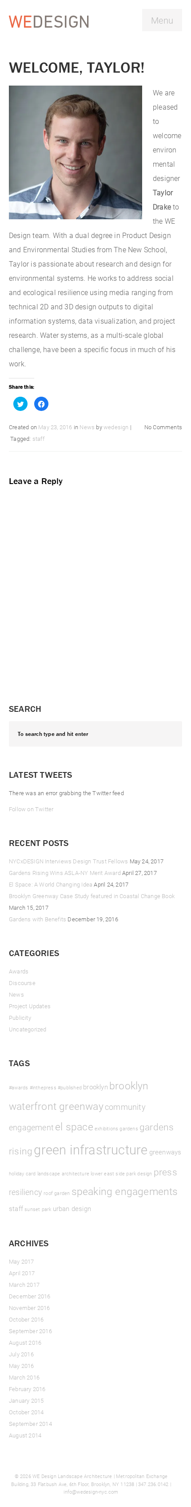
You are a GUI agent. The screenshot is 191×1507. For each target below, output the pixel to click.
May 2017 (21, 1261)
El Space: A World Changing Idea (50, 884)
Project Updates (30, 1006)
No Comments (163, 427)
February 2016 (27, 1389)
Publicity (20, 1018)
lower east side (108, 1173)
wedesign (116, 427)
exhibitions (106, 1128)
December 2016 (30, 1296)
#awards (18, 1087)
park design (139, 1173)
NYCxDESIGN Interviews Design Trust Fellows (68, 861)
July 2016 (21, 1354)
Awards (18, 971)
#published (70, 1087)
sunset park (37, 1209)
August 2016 (25, 1343)
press (165, 1172)
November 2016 (29, 1308)
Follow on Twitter (31, 809)
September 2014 (30, 1424)
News (87, 427)
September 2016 (30, 1331)
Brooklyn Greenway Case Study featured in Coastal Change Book (92, 896)
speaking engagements (125, 1191)
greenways (165, 1151)
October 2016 (26, 1319)
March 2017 (24, 1285)
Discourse (22, 983)
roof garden (57, 1193)
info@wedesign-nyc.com (91, 1491)
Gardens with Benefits (37, 919)
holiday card (22, 1173)
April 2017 (22, 1273)
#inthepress (43, 1087)
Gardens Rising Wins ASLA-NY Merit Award (65, 873)
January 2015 (26, 1400)
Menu (162, 20)
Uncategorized (28, 1029)
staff (38, 439)
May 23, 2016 (55, 427)
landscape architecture (63, 1173)
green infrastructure (90, 1149)
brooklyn (95, 1086)
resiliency (25, 1192)
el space (74, 1126)
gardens (128, 1128)
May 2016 (21, 1366)
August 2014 (25, 1435)
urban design (72, 1208)
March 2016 (24, 1377)
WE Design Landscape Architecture (72, 1476)
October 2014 (26, 1412)
